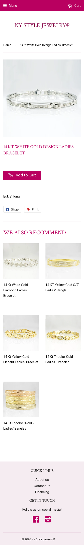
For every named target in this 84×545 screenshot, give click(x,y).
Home (7, 45)
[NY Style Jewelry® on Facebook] (35, 521)
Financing (42, 492)
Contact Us (42, 486)
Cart (77, 6)
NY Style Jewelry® (42, 25)
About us (42, 480)
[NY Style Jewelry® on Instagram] (48, 521)
